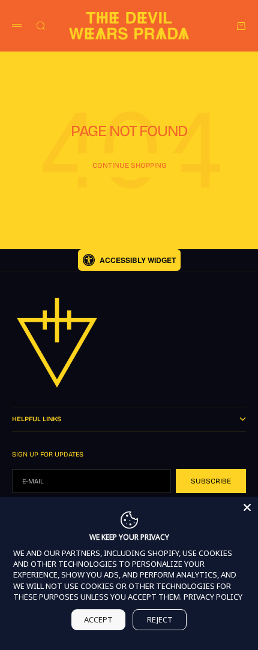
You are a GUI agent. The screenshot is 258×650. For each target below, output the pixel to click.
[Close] (247, 507)
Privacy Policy (213, 596)
